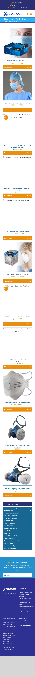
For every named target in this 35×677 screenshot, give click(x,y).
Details (29, 67)
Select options (8, 67)
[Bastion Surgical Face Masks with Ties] (17, 85)
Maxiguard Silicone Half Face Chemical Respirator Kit (17, 489)
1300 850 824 (18, 2)
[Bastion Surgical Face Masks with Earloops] (17, 43)
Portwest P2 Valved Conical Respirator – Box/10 (17, 189)
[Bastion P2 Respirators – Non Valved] (17, 214)
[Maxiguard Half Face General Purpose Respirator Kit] (17, 428)
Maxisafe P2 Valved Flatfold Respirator (17, 402)
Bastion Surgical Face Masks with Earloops (17, 61)
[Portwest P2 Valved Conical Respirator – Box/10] (17, 171)
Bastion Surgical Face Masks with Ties (17, 103)
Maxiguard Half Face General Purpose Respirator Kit (17, 446)
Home (5, 21)
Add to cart (7, 152)
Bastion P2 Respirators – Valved (17, 274)
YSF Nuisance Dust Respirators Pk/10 (17, 317)
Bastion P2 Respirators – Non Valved (17, 231)
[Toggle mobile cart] (27, 14)
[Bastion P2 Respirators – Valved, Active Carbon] (17, 342)
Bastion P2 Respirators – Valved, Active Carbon (17, 360)
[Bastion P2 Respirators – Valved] (17, 257)
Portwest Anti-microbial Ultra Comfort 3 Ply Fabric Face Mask (17, 146)
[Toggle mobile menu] (31, 14)
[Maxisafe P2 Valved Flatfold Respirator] (17, 385)
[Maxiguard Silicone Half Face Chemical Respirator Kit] (17, 471)
